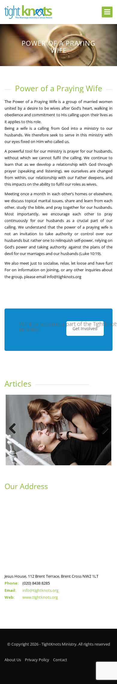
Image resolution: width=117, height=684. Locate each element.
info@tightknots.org (40, 590)
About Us (12, 659)
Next (102, 429)
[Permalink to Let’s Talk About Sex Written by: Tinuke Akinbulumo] (58, 430)
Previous (15, 429)
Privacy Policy (37, 659)
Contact (60, 659)
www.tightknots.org (40, 597)
